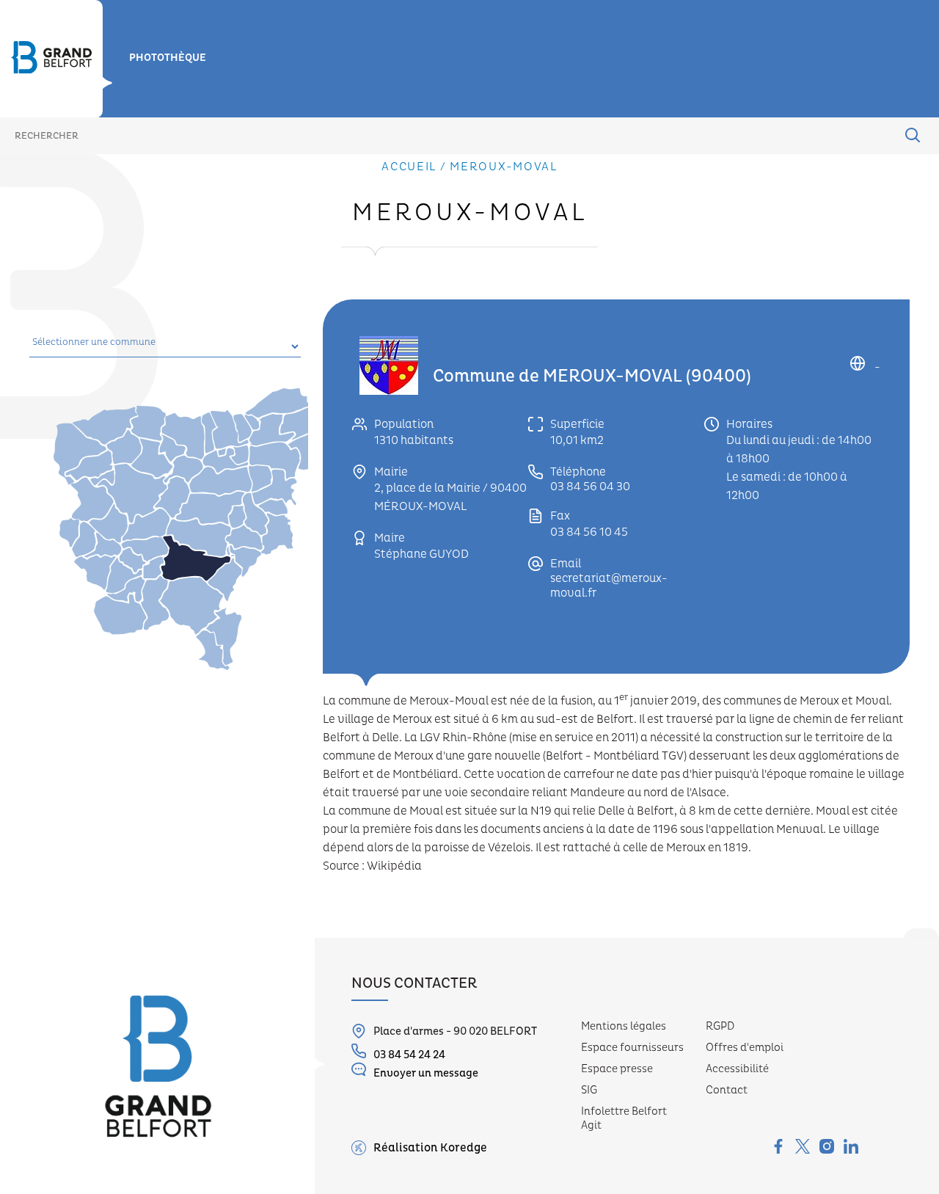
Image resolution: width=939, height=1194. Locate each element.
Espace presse (617, 1069)
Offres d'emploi (744, 1048)
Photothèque (167, 58)
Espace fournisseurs (632, 1048)
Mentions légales (623, 1026)
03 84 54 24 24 (409, 1055)
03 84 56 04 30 (590, 486)
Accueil (408, 166)
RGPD (720, 1026)
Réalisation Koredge (430, 1147)
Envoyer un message (425, 1073)
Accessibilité (737, 1069)
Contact (727, 1090)
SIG (589, 1090)
